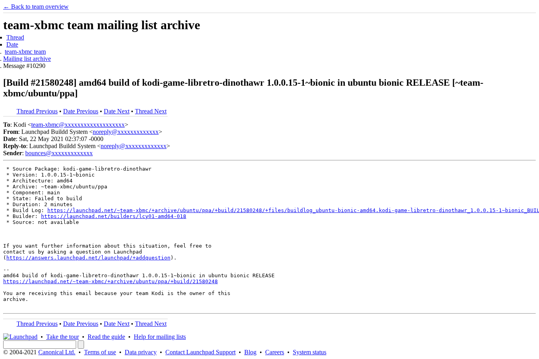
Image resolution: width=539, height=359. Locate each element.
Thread (15, 37)
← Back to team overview (36, 6)
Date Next (116, 111)
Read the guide (106, 336)
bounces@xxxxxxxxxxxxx (59, 153)
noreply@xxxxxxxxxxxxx (126, 131)
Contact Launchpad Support (200, 352)
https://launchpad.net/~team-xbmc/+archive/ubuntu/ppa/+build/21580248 (110, 281)
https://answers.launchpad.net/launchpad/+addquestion (88, 258)
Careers (274, 352)
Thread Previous (37, 111)
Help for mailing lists (160, 336)
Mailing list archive (27, 58)
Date (12, 44)
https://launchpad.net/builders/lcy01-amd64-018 (113, 216)
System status (309, 352)
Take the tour (62, 336)
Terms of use (100, 352)
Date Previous (80, 111)
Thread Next (151, 111)
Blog (250, 352)
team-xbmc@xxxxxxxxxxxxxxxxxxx (78, 124)
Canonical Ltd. (56, 352)
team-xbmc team (25, 51)
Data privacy (141, 352)
